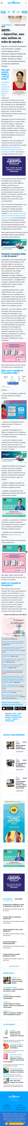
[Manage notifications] (24, 1122)
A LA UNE (11, 1054)
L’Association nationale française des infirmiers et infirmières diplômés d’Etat (5, 89)
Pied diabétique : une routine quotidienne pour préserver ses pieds (13, 990)
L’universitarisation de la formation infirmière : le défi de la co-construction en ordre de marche (21, 784)
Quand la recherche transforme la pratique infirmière (20, 747)
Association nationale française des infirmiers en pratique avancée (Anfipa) (13, 56)
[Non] (26, 1119)
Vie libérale (5, 1011)
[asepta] (14, 175)
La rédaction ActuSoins (20, 1109)
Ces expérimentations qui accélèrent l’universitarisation (21, 765)
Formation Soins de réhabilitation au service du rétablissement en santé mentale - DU (13, 905)
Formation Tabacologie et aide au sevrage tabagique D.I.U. (13, 930)
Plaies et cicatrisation (7, 987)
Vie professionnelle (6, 25)
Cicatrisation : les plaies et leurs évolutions (16, 1047)
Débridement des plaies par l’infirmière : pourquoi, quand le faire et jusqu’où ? (13, 1060)
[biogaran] (14, 361)
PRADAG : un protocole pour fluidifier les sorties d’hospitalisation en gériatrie (13, 1013)
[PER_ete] (14, 842)
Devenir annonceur (20, 1107)
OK (6, 1123)
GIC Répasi (8, 719)
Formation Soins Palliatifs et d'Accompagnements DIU (9, 942)
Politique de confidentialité (6, 1105)
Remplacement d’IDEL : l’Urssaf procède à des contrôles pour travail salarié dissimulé (13, 1034)
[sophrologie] (14, 636)
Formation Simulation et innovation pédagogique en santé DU (11, 955)
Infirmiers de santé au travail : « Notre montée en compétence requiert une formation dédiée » (14, 660)
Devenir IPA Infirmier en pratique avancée (13, 670)
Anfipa (22, 593)
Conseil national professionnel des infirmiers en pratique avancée (13, 715)
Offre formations (8, 899)
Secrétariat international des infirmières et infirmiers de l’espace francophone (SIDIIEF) (12, 149)
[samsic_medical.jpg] (14, 418)
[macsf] (14, 516)
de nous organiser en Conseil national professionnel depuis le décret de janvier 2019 (13, 215)
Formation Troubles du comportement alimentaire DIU (12, 917)
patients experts (14, 534)
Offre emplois (18, 899)
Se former (17, 741)
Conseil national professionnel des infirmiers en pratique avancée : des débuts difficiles (14, 642)
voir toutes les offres (14, 966)
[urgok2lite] (14, 250)
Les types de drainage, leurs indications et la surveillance (17, 1071)
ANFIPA (14, 713)
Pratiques (15, 987)
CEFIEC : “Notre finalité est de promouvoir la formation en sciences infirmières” (13, 685)
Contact (20, 1105)
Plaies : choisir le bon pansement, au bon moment (16, 1081)
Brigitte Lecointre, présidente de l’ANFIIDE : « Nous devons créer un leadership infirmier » (13, 666)
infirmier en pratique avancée (11, 720)
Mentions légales (7, 1108)
